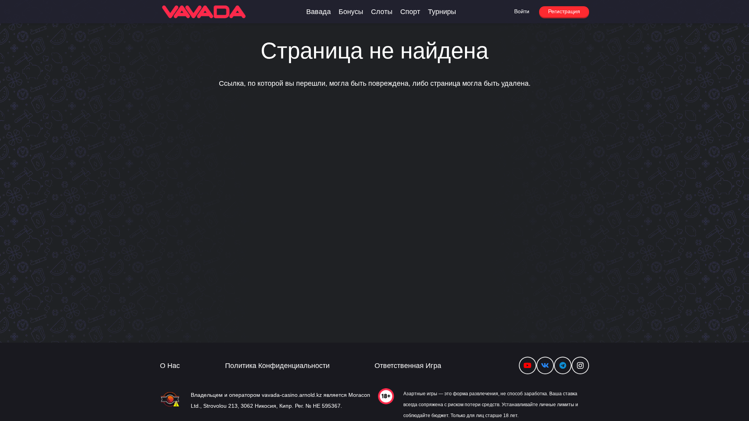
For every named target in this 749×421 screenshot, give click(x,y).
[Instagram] (580, 365)
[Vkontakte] (545, 365)
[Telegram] (563, 365)
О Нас (170, 366)
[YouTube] (527, 365)
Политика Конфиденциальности (277, 366)
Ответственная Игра (407, 366)
